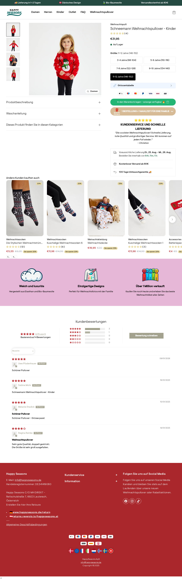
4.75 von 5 (40, 334)
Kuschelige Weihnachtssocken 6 (65, 243)
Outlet (72, 12)
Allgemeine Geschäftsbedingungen (26, 525)
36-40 (9, 257)
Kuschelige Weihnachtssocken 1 (145, 243)
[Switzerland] (111, 551)
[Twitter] (138, 501)
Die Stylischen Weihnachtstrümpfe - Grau (25, 243)
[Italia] (88, 551)
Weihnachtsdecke (97, 243)
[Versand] (143, 164)
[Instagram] (126, 501)
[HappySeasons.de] (14, 13)
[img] (19, 359)
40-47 (15, 257)
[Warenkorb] (174, 12)
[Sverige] (105, 551)
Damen (35, 12)
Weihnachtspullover (102, 12)
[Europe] (77, 551)
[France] (82, 551)
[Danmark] (71, 551)
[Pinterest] (132, 501)
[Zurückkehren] (143, 172)
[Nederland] (94, 551)
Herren (48, 12)
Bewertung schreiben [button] (146, 336)
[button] (117, 34)
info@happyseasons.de (28, 480)
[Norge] (99, 551)
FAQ (83, 12)
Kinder (60, 12)
